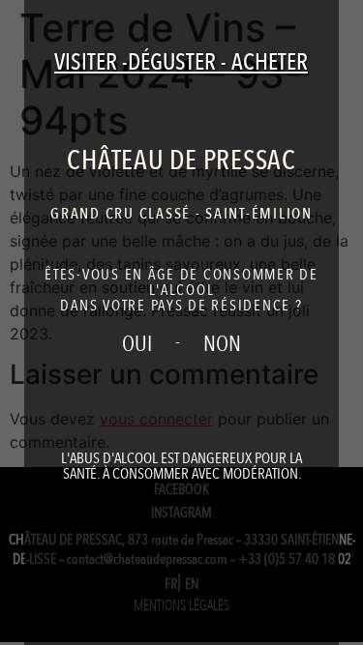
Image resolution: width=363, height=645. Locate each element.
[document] (181, 322)
